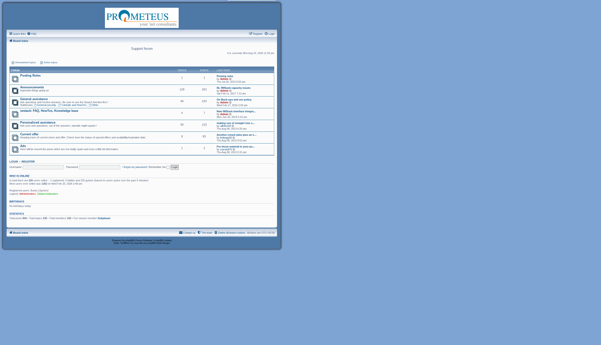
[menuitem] (31, 34)
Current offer (29, 134)
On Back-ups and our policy (234, 99)
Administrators (27, 193)
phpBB (129, 240)
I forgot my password (135, 167)
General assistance (34, 99)
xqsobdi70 (226, 149)
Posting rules (225, 76)
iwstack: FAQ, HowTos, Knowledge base (49, 110)
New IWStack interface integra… (236, 111)
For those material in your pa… (236, 146)
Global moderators (47, 193)
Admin (224, 79)
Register (28, 161)
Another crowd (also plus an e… (237, 134)
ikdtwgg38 (226, 137)
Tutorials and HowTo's (74, 105)
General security (47, 105)
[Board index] (142, 17)
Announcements (32, 87)
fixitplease (104, 218)
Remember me (157, 167)
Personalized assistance (37, 122)
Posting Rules (30, 75)
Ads (23, 146)
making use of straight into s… (236, 123)
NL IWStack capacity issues (233, 87)
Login (13, 161)
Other (95, 105)
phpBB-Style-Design (159, 243)
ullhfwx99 (225, 125)
